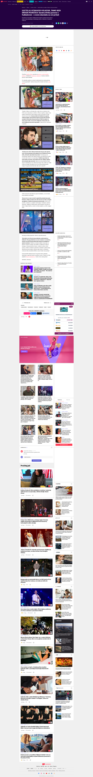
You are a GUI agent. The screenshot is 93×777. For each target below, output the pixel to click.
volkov (49, 307)
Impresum (33, 770)
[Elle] (35, 768)
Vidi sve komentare (36, 460)
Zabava (28, 7)
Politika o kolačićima (51, 770)
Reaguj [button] (23, 316)
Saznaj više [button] (24, 351)
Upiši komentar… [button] (27, 457)
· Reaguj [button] (59, 131)
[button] (53, 23)
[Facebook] (57, 50)
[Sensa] (54, 768)
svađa (45, 307)
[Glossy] (41, 768)
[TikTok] (66, 50)
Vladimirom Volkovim (36, 75)
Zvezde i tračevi (33, 7)
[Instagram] (59, 50)
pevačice (36, 307)
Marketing (30, 770)
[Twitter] (61, 50)
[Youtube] (64, 50)
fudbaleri (41, 307)
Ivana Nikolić (30, 307)
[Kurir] (28, 768)
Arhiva (57, 770)
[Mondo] (4, 1)
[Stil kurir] (38, 768)
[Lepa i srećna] (45, 768)
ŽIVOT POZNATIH (30, 256)
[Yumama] (59, 768)
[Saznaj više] (71, 484)
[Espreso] (32, 768)
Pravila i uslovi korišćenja (43, 770)
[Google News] (69, 50)
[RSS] (71, 50)
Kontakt (37, 770)
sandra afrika (24, 307)
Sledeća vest (46, 302)
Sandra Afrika (29, 74)
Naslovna (23, 7)
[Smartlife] (50, 768)
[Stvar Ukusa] (64, 768)
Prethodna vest (27, 302)
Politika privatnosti (62, 770)
